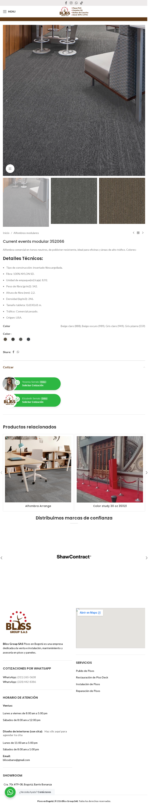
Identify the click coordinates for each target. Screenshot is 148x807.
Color (6, 333)
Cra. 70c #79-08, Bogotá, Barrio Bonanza (28, 784)
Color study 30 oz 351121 (110, 506)
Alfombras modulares (26, 232)
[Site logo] (74, 11)
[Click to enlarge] (10, 168)
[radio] (5, 339)
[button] (7, 100)
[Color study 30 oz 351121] (110, 469)
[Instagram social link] (71, 3)
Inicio (6, 232)
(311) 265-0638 (26, 677)
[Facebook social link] (66, 3)
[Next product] (142, 233)
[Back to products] (138, 233)
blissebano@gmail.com (16, 759)
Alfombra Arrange (38, 506)
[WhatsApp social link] (76, 3)
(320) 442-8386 (26, 681)
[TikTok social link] (81, 3)
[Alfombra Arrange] (38, 469)
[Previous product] (133, 233)
